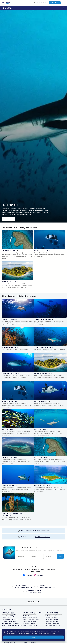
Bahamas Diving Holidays (9, 614)
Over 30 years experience (35, 591)
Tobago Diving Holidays (51, 621)
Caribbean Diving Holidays (9, 621)
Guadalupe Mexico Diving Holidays (32, 612)
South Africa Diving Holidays (52, 616)
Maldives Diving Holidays (30, 617)
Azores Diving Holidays (8, 612)
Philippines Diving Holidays (30, 625)
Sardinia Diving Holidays (51, 612)
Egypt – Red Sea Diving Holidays (11, 623)
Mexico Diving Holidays (29, 621)
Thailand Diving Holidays (51, 619)
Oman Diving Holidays (29, 623)
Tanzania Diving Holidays (52, 617)
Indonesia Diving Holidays (30, 614)
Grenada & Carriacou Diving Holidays (12, 625)
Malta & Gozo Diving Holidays (31, 619)
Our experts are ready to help (47, 586)
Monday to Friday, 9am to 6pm (23, 586)
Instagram (40, 575)
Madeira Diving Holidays (29, 616)
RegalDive (6, 3)
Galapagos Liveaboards (8, 642)
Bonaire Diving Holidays (8, 616)
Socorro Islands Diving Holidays (53, 614)
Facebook (29, 575)
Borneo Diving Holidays (8, 617)
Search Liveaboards (8, 219)
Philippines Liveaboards (29, 642)
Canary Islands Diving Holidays (10, 619)
